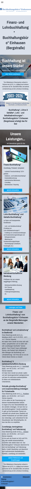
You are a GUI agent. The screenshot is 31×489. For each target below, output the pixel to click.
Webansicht (26, 477)
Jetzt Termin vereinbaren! (13, 74)
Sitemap (3, 479)
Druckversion (7, 477)
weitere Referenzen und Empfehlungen (15, 459)
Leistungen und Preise (15, 307)
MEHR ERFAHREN (13, 190)
